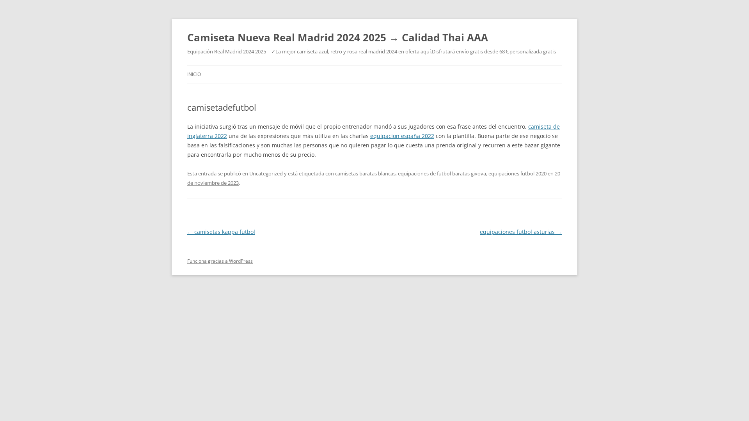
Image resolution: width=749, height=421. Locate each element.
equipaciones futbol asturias (521, 231)
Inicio (194, 74)
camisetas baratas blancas (365, 173)
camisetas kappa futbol (221, 231)
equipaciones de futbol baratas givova (442, 173)
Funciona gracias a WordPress (220, 261)
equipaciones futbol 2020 (517, 173)
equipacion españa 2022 (402, 136)
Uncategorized (266, 173)
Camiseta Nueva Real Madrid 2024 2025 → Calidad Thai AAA (337, 37)
